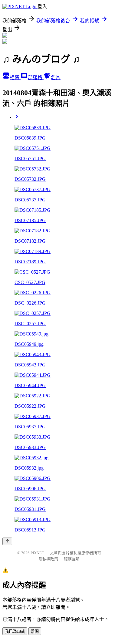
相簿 (15, 77)
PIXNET (37, 553)
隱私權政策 (48, 559)
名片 (56, 77)
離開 (35, 631)
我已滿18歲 (15, 631)
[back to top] (7, 541)
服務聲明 (72, 559)
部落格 (36, 77)
